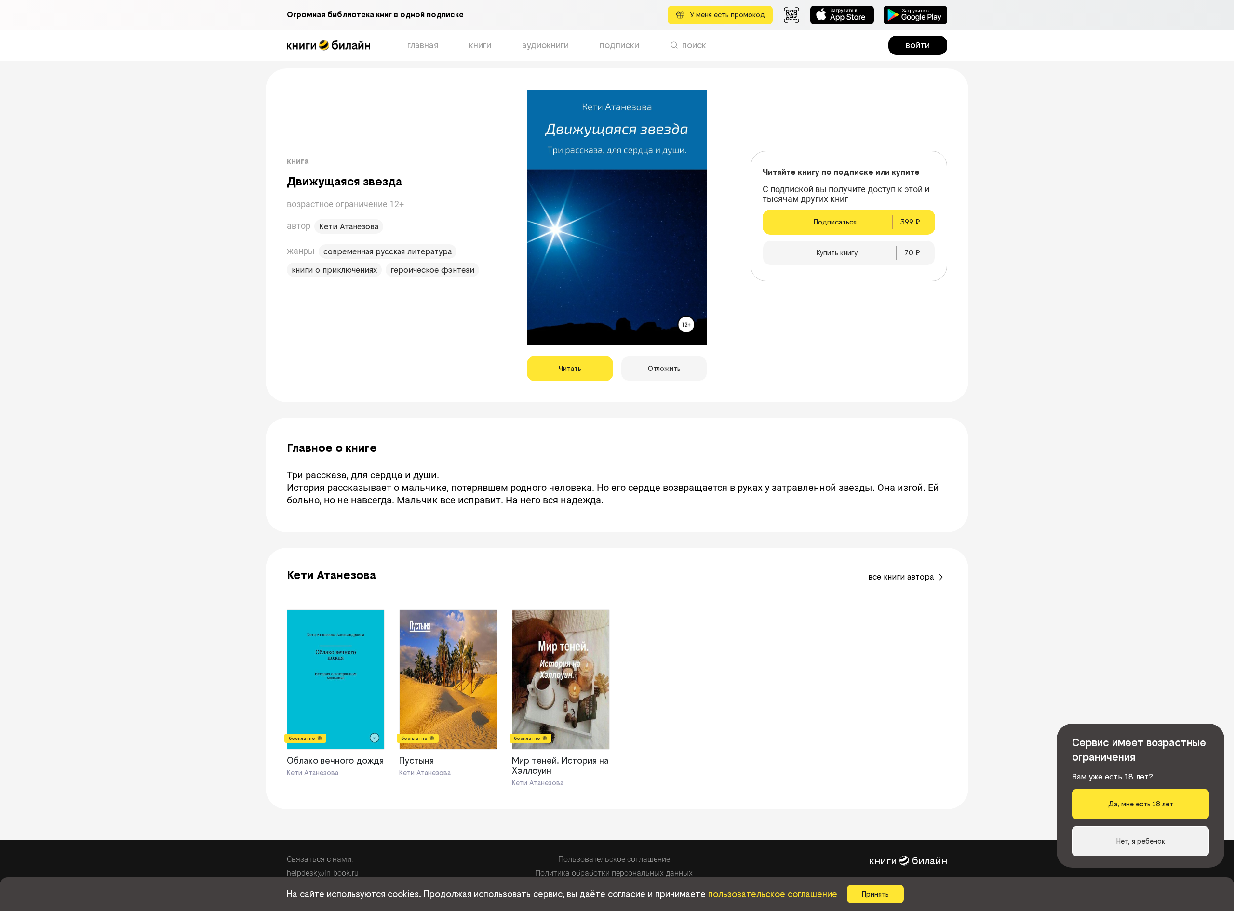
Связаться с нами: (320, 859)
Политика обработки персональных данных (614, 873)
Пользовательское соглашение (614, 859)
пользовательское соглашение (772, 894)
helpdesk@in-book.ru (323, 873)
